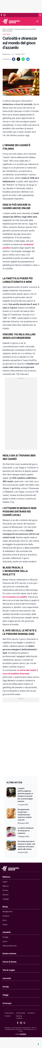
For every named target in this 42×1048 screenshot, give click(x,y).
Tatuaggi (6, 899)
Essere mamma (9, 953)
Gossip (6, 987)
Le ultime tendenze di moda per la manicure (26, 830)
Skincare (6, 895)
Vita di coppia (9, 970)
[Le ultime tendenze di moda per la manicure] (11, 832)
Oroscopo (7, 1003)
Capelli (5, 882)
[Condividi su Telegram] (28, 59)
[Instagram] (4, 15)
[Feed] (24, 1022)
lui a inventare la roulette (15, 597)
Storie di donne (9, 962)
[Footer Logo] (21, 869)
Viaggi (5, 995)
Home (4, 29)
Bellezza (6, 877)
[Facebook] (1, 15)
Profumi (5, 890)
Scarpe (5, 924)
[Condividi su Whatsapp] (23, 59)
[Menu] (37, 21)
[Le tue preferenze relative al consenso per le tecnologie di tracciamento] (38, 1044)
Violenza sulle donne (10, 946)
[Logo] (11, 21)
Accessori (6, 916)
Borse (5, 920)
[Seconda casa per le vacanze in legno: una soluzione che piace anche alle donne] (11, 847)
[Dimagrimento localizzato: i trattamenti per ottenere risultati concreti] (11, 816)
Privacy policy (20, 1013)
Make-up (6, 886)
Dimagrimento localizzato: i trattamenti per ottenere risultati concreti (24, 814)
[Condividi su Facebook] (13, 59)
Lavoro (5, 941)
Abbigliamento (8, 911)
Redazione (6, 54)
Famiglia (5, 937)
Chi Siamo (31, 1013)
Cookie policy (9, 1013)
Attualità (6, 932)
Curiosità (10, 29)
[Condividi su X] (18, 59)
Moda (5, 907)
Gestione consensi (19, 1017)
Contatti (7, 1016)
